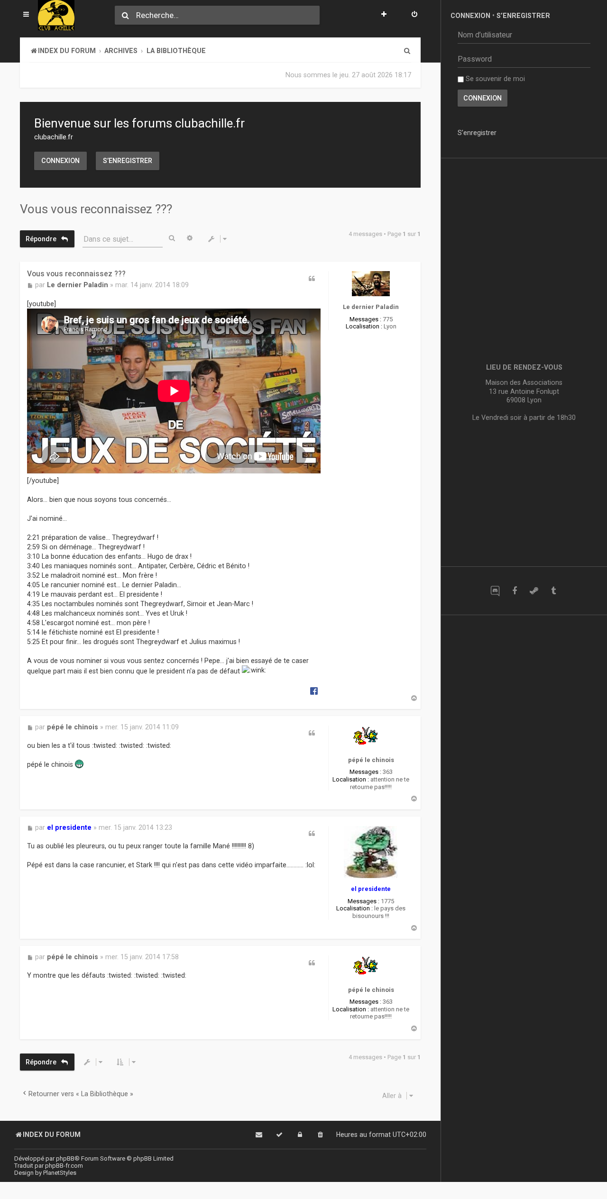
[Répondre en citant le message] (311, 278)
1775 (387, 901)
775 (388, 319)
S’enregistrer (127, 160)
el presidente (371, 888)
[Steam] (533, 590)
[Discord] (495, 590)
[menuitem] (414, 15)
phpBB (65, 1158)
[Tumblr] (553, 590)
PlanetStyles (59, 1172)
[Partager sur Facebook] (314, 690)
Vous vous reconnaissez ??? (96, 209)
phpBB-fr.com (64, 1165)
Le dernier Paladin (371, 306)
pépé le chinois (371, 759)
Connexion (60, 160)
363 (388, 771)
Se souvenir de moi (494, 78)
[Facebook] (514, 590)
